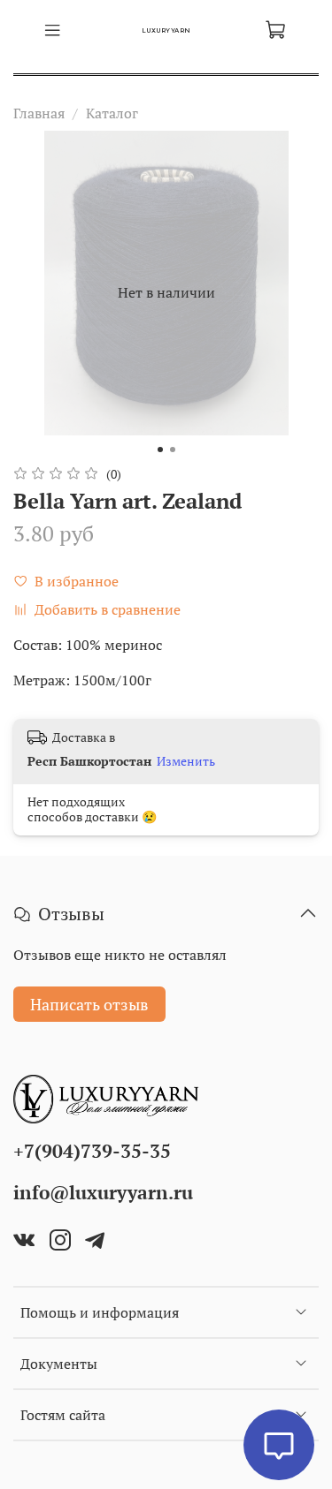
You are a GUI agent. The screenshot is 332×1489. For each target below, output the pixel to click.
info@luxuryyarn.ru (103, 1192)
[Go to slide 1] (160, 449)
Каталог (112, 113)
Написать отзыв (89, 1004)
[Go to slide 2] (172, 449)
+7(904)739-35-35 (92, 1150)
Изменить (186, 761)
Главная (39, 113)
